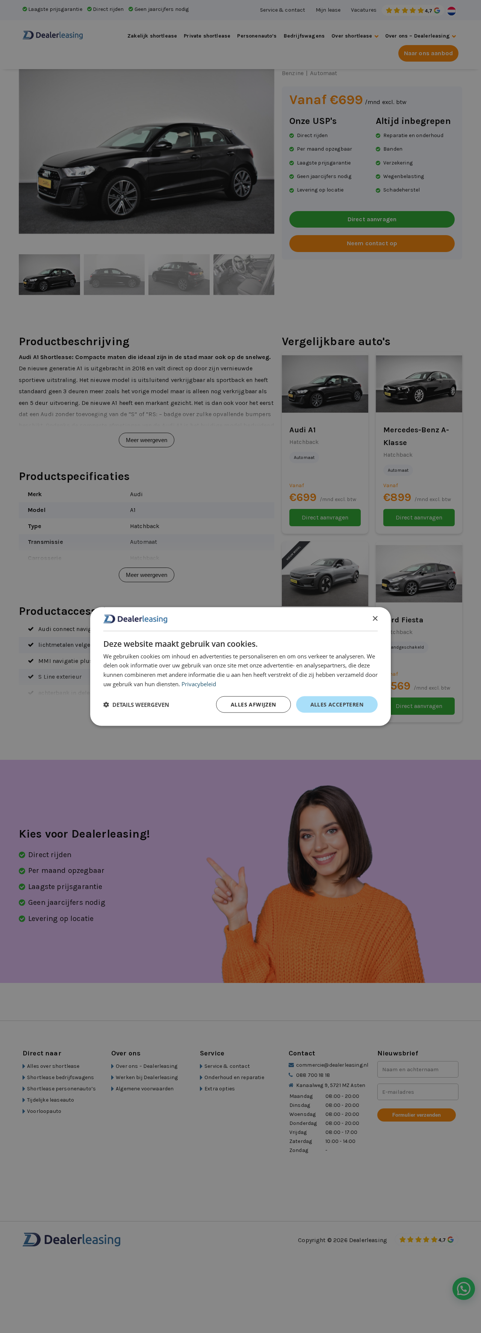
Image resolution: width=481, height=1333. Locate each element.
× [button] (375, 618)
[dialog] (240, 666)
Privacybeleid (199, 683)
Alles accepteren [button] (336, 704)
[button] (136, 704)
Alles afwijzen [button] (253, 704)
